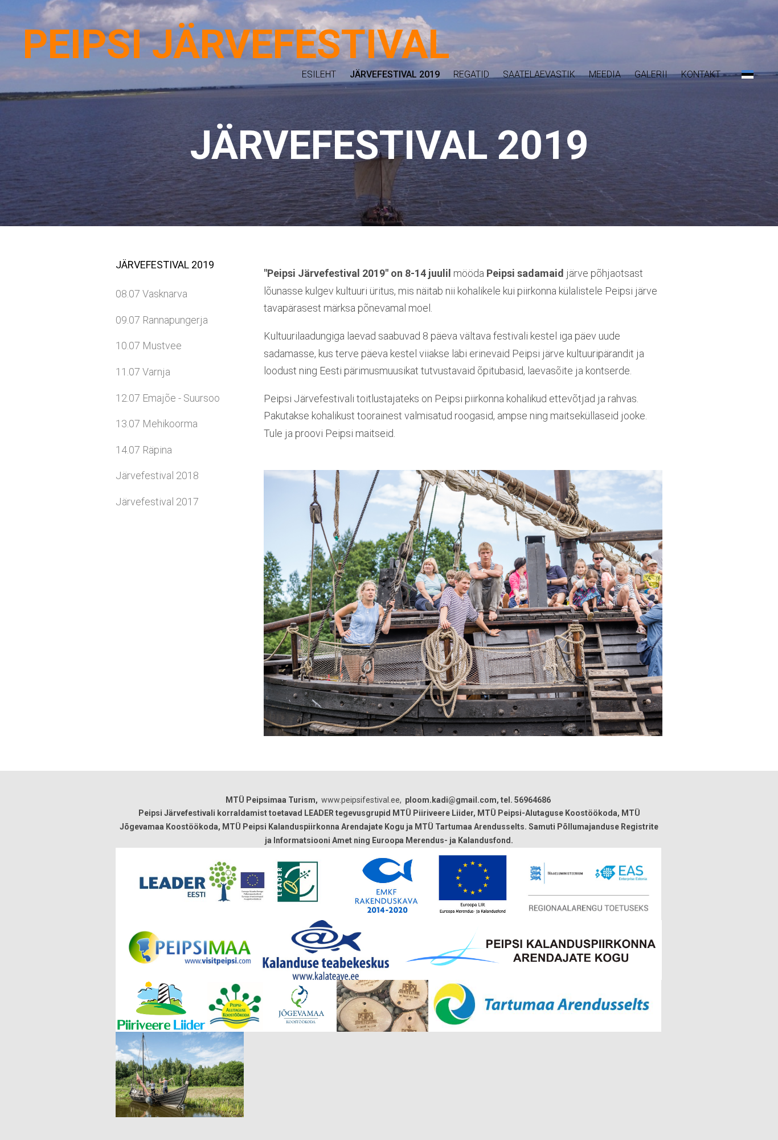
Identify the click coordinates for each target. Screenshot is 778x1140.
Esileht (319, 74)
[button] (747, 74)
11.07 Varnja (143, 372)
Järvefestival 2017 (157, 502)
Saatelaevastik (539, 74)
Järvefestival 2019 (395, 74)
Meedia (605, 74)
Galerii (651, 74)
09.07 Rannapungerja (162, 320)
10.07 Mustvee (149, 346)
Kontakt (700, 74)
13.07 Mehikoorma (157, 424)
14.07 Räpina (144, 450)
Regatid (471, 74)
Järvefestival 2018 (157, 475)
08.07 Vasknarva (151, 294)
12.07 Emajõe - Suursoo (168, 398)
